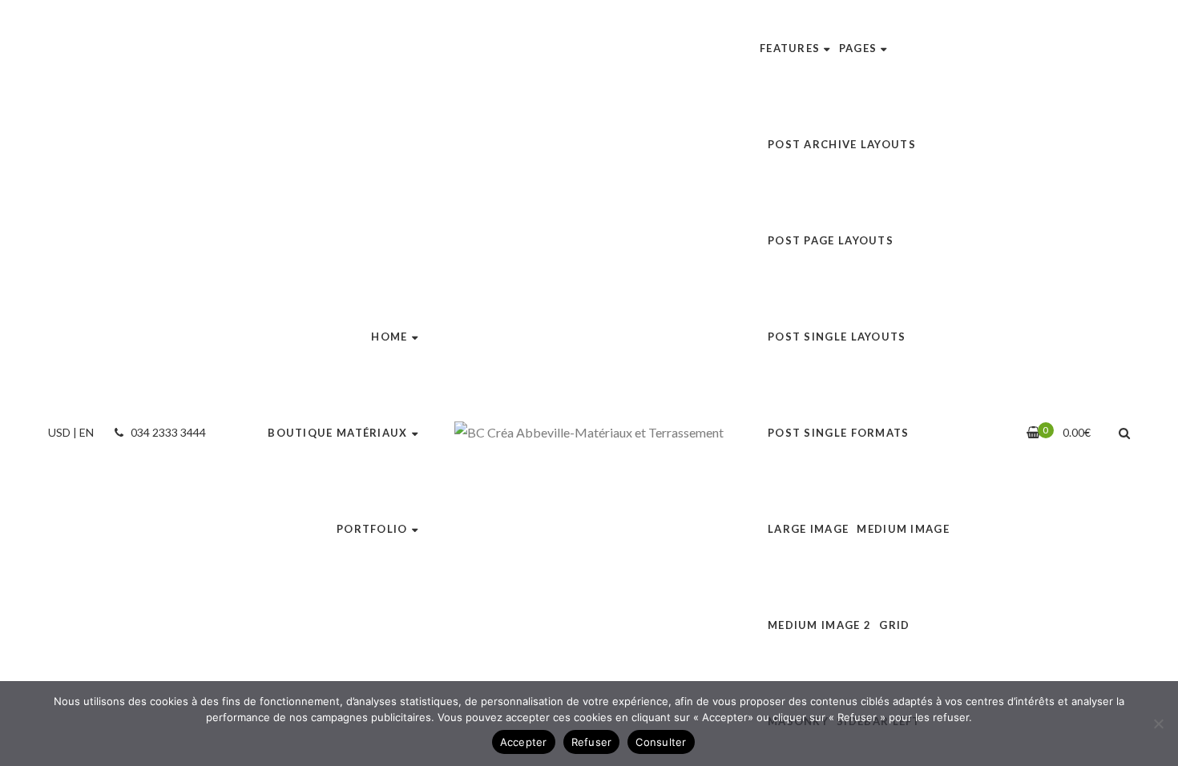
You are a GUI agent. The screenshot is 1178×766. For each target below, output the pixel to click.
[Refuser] (1158, 724)
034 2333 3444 (167, 432)
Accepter (523, 742)
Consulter (660, 742)
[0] (1033, 432)
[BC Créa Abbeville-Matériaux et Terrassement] (589, 432)
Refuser (591, 742)
